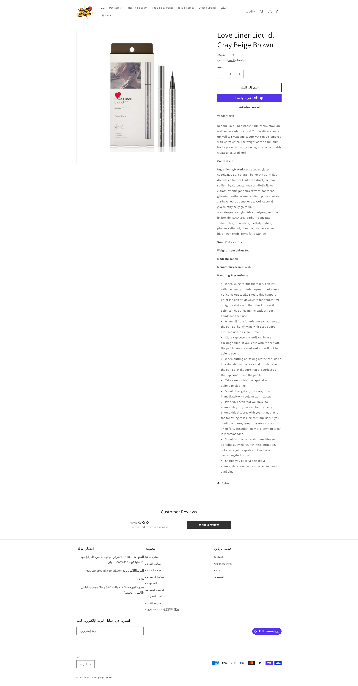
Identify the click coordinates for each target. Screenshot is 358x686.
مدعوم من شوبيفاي (106, 677)
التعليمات (219, 576)
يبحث (217, 570)
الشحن (231, 60)
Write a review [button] (209, 525)
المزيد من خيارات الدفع (249, 106)
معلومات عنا (152, 557)
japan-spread (90, 677)
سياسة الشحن (153, 563)
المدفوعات (151, 583)
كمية (219, 66)
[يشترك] (139, 631)
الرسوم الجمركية (154, 590)
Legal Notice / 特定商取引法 (162, 609)
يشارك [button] (225, 483)
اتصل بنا (218, 557)
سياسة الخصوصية (155, 596)
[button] (116, 8)
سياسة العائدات (153, 570)
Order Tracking (223, 563)
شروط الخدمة (153, 603)
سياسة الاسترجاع (154, 576)
